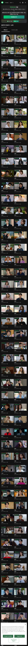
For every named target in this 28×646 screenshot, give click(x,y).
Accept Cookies (8, 636)
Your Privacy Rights (14, 640)
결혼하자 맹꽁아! (5, 25)
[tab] (5, 30)
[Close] (25, 624)
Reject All (19, 636)
